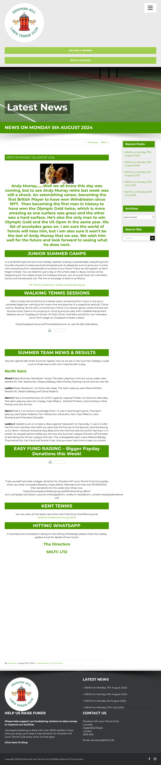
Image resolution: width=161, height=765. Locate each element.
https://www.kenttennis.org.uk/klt (56, 517)
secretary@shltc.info (102, 740)
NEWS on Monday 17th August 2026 (106, 687)
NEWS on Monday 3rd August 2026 (105, 700)
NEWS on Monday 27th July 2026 (104, 707)
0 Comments (56, 663)
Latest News (42, 663)
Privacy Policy (76, 759)
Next (103, 142)
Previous (93, 142)
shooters (12, 663)
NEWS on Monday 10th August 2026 (106, 694)
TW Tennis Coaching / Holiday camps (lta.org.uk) (57, 284)
